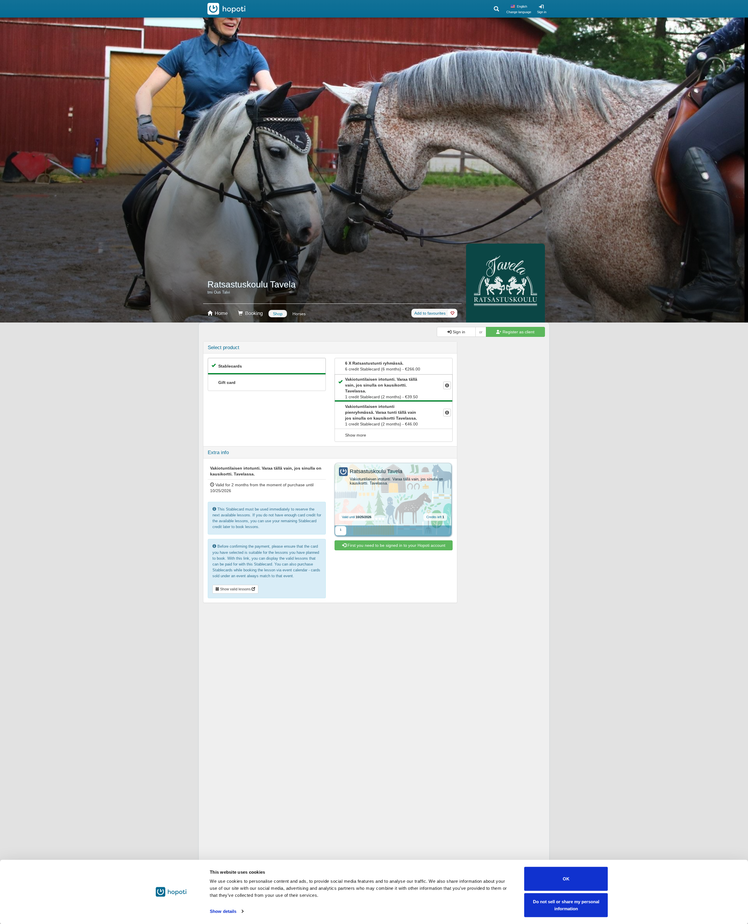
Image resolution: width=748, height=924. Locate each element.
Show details (223, 911)
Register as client (517, 332)
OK (566, 878)
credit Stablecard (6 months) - (382, 366)
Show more (355, 435)
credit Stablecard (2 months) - (381, 388)
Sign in (541, 12)
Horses (299, 313)
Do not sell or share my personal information (566, 905)
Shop (278, 313)
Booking (253, 313)
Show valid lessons (235, 589)
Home (220, 313)
